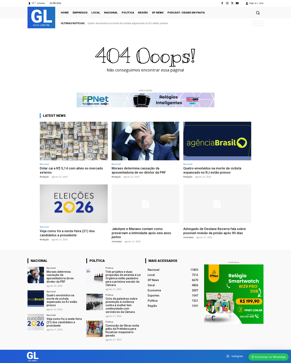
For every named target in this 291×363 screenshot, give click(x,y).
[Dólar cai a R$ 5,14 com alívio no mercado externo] (74, 141)
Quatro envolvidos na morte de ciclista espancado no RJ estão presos (127, 23)
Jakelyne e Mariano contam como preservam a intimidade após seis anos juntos (141, 233)
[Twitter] (232, 3)
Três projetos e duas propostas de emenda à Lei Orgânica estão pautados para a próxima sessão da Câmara (123, 278)
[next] (261, 23)
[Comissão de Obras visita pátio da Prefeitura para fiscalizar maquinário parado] (94, 329)
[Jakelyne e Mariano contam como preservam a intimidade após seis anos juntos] (146, 203)
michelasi (117, 241)
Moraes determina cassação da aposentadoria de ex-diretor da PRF (139, 170)
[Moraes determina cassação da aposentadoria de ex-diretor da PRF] (146, 141)
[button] (257, 12)
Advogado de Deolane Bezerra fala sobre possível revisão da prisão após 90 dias (214, 231)
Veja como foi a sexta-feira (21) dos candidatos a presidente (67, 233)
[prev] (254, 23)
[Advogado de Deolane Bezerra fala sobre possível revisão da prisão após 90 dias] (217, 203)
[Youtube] (237, 3)
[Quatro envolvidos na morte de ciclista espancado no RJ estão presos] (217, 141)
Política (109, 268)
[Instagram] (227, 3)
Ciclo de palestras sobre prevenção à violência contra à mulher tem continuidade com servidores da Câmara (121, 305)
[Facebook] (222, 3)
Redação (44, 176)
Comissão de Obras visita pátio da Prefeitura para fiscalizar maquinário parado (122, 330)
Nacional (44, 164)
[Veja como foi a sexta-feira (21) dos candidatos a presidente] (74, 203)
